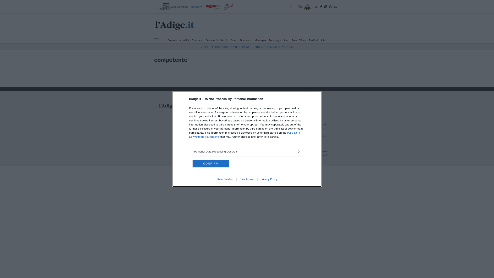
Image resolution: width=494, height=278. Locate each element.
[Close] (313, 99)
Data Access (247, 179)
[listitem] (247, 152)
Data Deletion (225, 179)
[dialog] (247, 139)
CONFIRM (211, 163)
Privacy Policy (269, 179)
